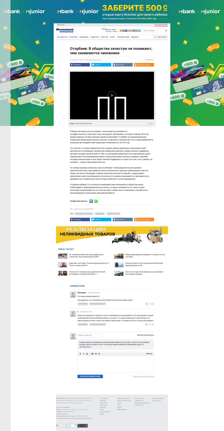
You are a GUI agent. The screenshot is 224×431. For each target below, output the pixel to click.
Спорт (112, 37)
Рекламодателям (161, 25)
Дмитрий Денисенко (93, 60)
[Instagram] (137, 31)
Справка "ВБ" (139, 405)
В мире (102, 414)
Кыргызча (61, 25)
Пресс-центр (156, 400)
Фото (119, 405)
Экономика (84, 37)
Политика (73, 37)
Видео (119, 407)
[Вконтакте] (123, 31)
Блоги (119, 403)
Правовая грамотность (142, 403)
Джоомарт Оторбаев (84, 214)
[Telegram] (139, 31)
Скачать (150, 123)
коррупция (100, 214)
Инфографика (122, 409)
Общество (94, 37)
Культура (104, 37)
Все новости (62, 37)
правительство (113, 214)
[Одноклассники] (129, 31)
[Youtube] (134, 31)
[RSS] (121, 31)
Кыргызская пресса (124, 400)
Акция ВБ (134, 37)
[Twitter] (131, 31)
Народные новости (123, 398)
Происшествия (123, 37)
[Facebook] (126, 31)
